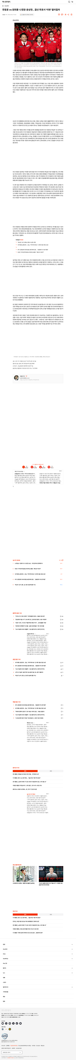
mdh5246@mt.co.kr (24, 378)
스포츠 (4, 982)
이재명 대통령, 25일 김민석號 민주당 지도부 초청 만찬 (26, 929)
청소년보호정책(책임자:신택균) (24, 1045)
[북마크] (71, 15)
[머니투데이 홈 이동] (6, 1010)
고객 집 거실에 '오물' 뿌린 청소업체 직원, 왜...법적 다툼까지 (29, 672)
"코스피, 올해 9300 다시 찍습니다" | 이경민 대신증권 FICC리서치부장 (51, 884)
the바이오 (5, 958)
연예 (4, 977)
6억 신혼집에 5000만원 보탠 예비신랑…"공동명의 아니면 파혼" (33, 249)
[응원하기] (26, 376)
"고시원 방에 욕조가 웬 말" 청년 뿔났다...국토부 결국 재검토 (29, 718)
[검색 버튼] (69, 1)
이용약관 (33, 1045)
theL (4, 954)
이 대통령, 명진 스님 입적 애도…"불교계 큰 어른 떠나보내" (27, 778)
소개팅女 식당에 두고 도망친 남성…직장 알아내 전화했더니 (29, 563)
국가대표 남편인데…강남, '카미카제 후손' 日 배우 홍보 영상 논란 (33, 245)
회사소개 (3, 1045)
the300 (7, 6)
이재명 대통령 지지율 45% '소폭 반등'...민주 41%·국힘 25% (27, 785)
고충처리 (13, 1048)
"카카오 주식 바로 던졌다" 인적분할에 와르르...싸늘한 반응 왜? (30, 616)
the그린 (5, 963)
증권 (4, 944)
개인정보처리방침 (14, 1045)
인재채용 (8, 1045)
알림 (4, 1001)
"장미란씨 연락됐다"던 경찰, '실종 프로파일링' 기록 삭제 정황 (29, 626)
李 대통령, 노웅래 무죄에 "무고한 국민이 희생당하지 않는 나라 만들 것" (29, 781)
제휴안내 (42, 1045)
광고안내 (38, 1045)
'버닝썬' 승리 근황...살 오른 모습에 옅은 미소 (25, 584)
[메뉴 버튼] (72, 1)
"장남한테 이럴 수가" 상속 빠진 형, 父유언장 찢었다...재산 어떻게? (31, 619)
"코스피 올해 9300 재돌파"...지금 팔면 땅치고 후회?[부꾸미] (29, 629)
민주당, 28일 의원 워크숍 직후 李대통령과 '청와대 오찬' (26, 921)
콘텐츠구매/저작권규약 (6, 1048)
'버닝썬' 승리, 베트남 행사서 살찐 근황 (27, 242)
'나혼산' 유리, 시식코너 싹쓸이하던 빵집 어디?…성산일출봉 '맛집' (30, 622)
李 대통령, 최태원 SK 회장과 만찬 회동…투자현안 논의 (26, 774)
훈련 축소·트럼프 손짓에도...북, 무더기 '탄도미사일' (25, 789)
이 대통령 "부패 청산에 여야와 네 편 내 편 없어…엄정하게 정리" (28, 932)
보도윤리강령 (18, 1048)
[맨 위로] (73, 1054)
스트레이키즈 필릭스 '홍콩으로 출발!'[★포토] (24, 883)
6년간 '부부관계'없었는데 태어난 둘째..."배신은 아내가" (31, 252)
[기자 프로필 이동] (16, 377)
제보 (4, 996)
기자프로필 (5, 992)
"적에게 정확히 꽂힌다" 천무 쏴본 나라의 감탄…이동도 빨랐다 (29, 711)
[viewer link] (59, 60)
